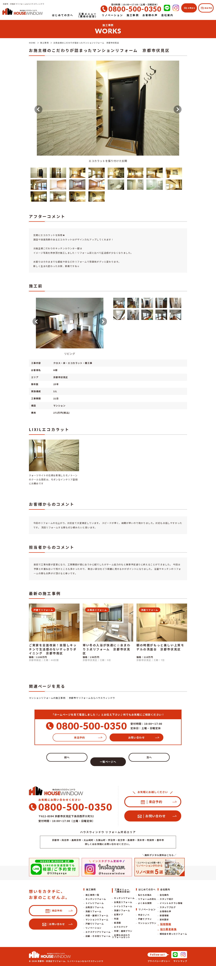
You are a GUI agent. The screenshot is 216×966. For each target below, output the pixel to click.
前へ (67, 757)
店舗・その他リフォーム (98, 936)
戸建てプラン (145, 918)
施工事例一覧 (92, 894)
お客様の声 (165, 911)
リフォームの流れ (147, 898)
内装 (116, 918)
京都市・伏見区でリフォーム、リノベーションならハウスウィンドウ (70, 961)
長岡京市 (76, 840)
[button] (38, 109)
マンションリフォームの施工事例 (47, 697)
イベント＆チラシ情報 (171, 903)
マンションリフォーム (97, 919)
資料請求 (164, 919)
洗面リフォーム (94, 911)
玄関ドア (118, 914)
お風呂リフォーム (95, 907)
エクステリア (121, 926)
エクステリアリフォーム (98, 931)
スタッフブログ (168, 907)
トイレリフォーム (95, 903)
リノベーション (94, 927)
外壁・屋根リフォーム (97, 915)
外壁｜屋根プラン (123, 930)
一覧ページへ (108, 762)
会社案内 (164, 894)
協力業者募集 (168, 929)
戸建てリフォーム (95, 923)
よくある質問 (145, 903)
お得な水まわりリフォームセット (121, 936)
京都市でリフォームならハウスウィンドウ (92, 697)
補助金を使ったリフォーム (173, 933)
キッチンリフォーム (96, 898)
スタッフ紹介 (166, 898)
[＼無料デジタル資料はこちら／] (159, 867)
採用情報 (165, 924)
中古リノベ (143, 914)
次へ (149, 757)
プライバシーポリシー (159, 961)
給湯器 (117, 922)
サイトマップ (180, 961)
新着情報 (164, 915)
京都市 (55, 840)
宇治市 (111, 840)
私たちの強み (145, 894)
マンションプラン (147, 923)
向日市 (65, 840)
